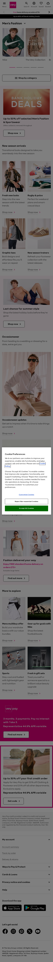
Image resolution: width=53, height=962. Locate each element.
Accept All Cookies (26, 508)
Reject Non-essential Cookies (26, 501)
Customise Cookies (26, 494)
